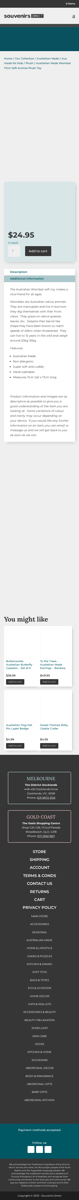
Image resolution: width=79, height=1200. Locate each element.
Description (18, 272)
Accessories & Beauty (39, 575)
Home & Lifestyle (39, 598)
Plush (29, 63)
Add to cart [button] (15, 681)
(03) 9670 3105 (46, 797)
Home (8, 58)
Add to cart (38, 251)
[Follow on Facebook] (31, 1149)
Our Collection (24, 58)
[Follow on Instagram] (39, 1149)
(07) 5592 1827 (46, 836)
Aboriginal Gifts (39, 552)
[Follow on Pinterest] (48, 1149)
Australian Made (48, 58)
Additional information (27, 278)
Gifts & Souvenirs (40, 529)
